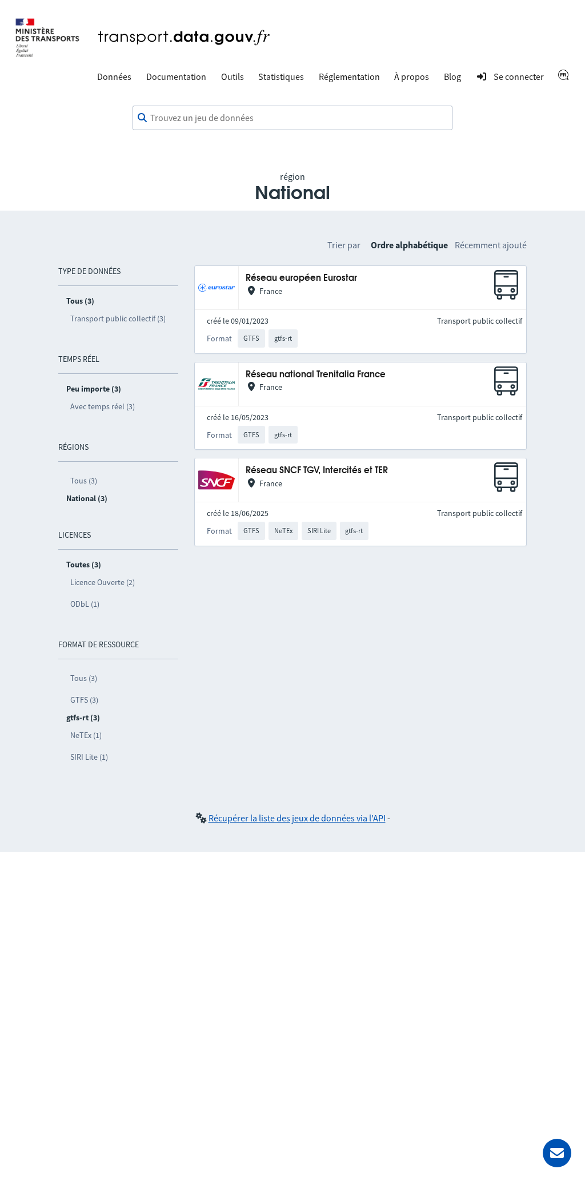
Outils (232, 76)
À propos (411, 76)
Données (114, 76)
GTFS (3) (84, 700)
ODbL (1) (84, 604)
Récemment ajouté (491, 245)
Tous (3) (83, 480)
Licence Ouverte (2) (102, 582)
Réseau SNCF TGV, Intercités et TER (317, 470)
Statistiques (281, 76)
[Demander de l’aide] (557, 1153)
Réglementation (349, 76)
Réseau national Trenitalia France (316, 374)
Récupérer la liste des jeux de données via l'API (297, 818)
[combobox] (292, 118)
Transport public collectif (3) (118, 318)
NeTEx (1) (86, 735)
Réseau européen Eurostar (301, 278)
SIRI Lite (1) (89, 757)
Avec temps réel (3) (102, 406)
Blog (452, 76)
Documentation (176, 76)
